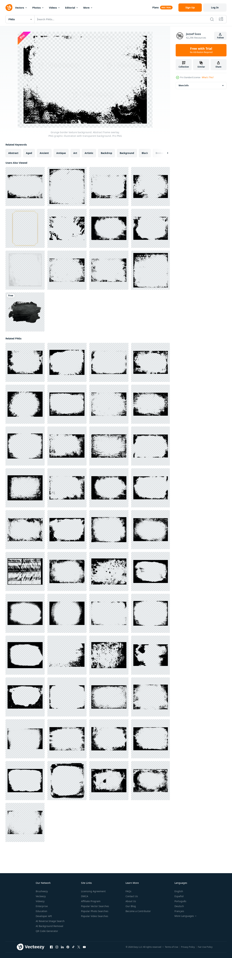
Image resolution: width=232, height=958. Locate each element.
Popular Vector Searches (95, 906)
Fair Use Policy (205, 946)
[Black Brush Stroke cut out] (24, 312)
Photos (36, 7)
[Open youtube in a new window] (84, 947)
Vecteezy (41, 896)
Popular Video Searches (94, 916)
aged (29, 153)
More (86, 7)
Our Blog (131, 906)
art (75, 153)
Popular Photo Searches (94, 911)
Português (180, 901)
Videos (53, 7)
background (127, 153)
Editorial (70, 7)
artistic (89, 153)
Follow (220, 37)
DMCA (84, 896)
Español (179, 896)
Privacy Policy (188, 946)
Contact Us (132, 896)
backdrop (106, 153)
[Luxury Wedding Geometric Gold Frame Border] (25, 228)
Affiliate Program (90, 901)
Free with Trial (201, 50)
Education (41, 911)
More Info (184, 85)
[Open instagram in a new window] (56, 947)
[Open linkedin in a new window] (62, 947)
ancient (44, 153)
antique (61, 153)
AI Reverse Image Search (50, 921)
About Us (131, 901)
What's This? (208, 77)
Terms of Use (171, 946)
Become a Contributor (138, 911)
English (178, 891)
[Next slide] (164, 153)
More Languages (184, 916)
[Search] (212, 19)
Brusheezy (42, 891)
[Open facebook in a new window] (51, 947)
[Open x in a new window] (78, 947)
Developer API (44, 916)
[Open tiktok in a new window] (73, 947)
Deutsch (179, 906)
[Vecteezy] (8, 7)
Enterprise (42, 906)
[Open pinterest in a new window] (67, 947)
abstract (13, 153)
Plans (155, 7)
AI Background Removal (49, 926)
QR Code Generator (47, 931)
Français (179, 911)
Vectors (19, 7)
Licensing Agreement (93, 891)
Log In (215, 7)
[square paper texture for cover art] (25, 270)
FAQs (128, 891)
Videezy (40, 901)
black (145, 153)
